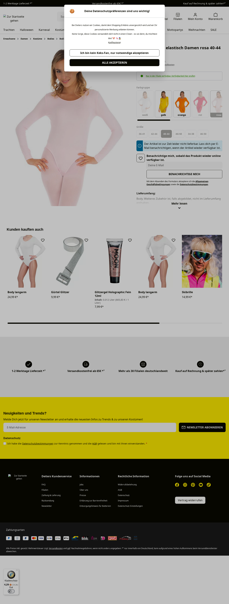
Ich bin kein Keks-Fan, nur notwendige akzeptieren (114, 53)
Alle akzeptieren (114, 62)
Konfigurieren (114, 42)
